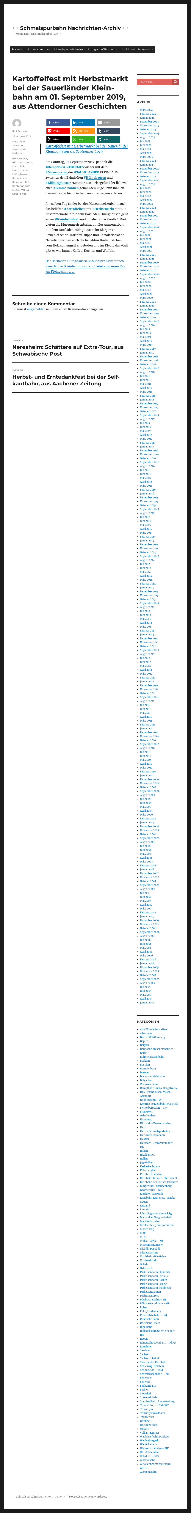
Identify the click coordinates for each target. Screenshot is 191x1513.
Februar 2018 (148, 395)
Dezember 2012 (149, 638)
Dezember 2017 (149, 403)
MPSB (143, 1237)
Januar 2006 (147, 963)
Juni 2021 (145, 239)
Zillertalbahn (148, 1460)
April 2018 (146, 387)
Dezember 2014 (149, 544)
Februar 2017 (148, 442)
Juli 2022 (145, 188)
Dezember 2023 (149, 121)
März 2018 (146, 391)
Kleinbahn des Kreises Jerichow (159, 1182)
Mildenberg (147, 1229)
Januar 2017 (147, 446)
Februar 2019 (148, 348)
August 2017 (147, 419)
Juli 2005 (145, 987)
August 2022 (147, 184)
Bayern (144, 1041)
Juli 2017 (145, 423)
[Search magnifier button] (175, 82)
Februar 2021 (148, 254)
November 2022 (149, 172)
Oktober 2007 (148, 881)
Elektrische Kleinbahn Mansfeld (159, 1103)
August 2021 (147, 231)
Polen (143, 1307)
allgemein (146, 1033)
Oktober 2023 (148, 129)
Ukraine (145, 1421)
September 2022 (149, 180)
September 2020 (149, 274)
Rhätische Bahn (149, 1319)
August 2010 (147, 748)
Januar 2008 (147, 869)
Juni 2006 (146, 943)
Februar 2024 (148, 113)
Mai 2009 (145, 806)
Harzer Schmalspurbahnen (156, 1131)
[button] (58, 122)
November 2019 (149, 313)
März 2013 (146, 626)
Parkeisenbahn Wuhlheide (155, 1287)
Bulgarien (146, 1080)
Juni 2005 (145, 990)
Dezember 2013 (149, 591)
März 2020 (146, 297)
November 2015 (149, 501)
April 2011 (146, 716)
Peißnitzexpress (149, 1295)
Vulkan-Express (149, 1432)
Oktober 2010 (148, 740)
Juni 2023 (145, 145)
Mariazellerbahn (150, 1221)
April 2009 (146, 810)
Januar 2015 (147, 540)
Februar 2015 (148, 536)
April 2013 (146, 622)
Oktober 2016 (148, 458)
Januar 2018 (147, 399)
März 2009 (146, 814)
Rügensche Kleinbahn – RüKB (158, 1342)
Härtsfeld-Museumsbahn (155, 1123)
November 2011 (149, 689)
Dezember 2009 (149, 779)
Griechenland (148, 1115)
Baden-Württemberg (152, 1037)
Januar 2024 (147, 117)
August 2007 (147, 889)
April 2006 (146, 951)
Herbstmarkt (104, 209)
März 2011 (146, 720)
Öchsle (144, 1264)
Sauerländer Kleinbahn (153, 1362)
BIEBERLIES (74, 167)
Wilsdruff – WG (149, 1456)
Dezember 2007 (149, 873)
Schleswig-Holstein (152, 1366)
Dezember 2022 (149, 168)
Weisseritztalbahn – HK (154, 1448)
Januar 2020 (147, 305)
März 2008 (146, 861)
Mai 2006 (145, 947)
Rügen (144, 1338)
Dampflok (55, 167)
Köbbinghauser (59, 183)
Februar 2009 (148, 818)
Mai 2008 (145, 853)
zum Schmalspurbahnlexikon (65, 49)
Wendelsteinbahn (150, 1452)
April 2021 (146, 247)
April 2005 (146, 998)
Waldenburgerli (149, 1440)
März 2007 (146, 908)
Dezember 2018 (149, 356)
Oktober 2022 (148, 176)
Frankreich (146, 1111)
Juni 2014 (145, 568)
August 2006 (147, 936)
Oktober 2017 (148, 411)
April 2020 (146, 294)
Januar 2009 (147, 822)
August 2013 (147, 607)
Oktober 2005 (148, 975)
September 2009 (150, 791)
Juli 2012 (145, 658)
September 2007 (149, 885)
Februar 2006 (148, 959)
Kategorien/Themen (101, 49)
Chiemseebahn (149, 1084)
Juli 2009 (145, 799)
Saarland (145, 1350)
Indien (144, 1150)
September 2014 (149, 556)
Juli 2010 (145, 752)
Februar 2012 (148, 677)
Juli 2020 (145, 282)
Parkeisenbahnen (150, 1291)
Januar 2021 (147, 258)
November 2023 (149, 125)
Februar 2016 (148, 489)
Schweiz (145, 1381)
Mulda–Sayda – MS (152, 1240)
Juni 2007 (145, 896)
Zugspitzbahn (148, 1471)
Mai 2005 (145, 994)
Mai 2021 (145, 243)
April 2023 (146, 153)
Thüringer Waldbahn (152, 1413)
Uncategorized (148, 1424)
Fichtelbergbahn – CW (153, 1107)
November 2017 (149, 407)
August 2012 (147, 654)
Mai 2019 (145, 337)
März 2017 (146, 438)
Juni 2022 (145, 192)
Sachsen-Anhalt (150, 1358)
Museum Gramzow (151, 1244)
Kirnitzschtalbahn (151, 1174)
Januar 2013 (147, 634)
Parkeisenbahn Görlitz (153, 1280)
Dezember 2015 (149, 497)
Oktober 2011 (147, 693)
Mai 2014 (145, 572)
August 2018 (147, 372)
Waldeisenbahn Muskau (154, 1436)
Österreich (146, 1268)
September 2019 (149, 321)
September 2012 (149, 650)
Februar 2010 (148, 771)
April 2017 (146, 434)
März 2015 (146, 532)
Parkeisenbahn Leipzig (153, 1284)
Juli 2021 (145, 235)
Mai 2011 (145, 712)
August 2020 (147, 278)
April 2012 (146, 669)
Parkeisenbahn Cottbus (154, 1276)
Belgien (144, 1045)
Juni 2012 (145, 662)
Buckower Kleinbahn (152, 1076)
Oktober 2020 (148, 270)
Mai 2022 (145, 196)
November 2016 (149, 454)
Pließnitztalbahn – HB (153, 1299)
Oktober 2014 (148, 552)
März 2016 (146, 485)
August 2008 (147, 842)
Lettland (145, 1205)
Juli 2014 (145, 564)
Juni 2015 (145, 521)
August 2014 (147, 560)
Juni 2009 (146, 803)
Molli (143, 1233)
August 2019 (147, 325)
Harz (143, 1127)
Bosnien (145, 1064)
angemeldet (36, 309)
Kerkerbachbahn (150, 1166)
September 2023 (149, 133)
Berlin (143, 1053)
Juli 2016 (145, 470)
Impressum (35, 49)
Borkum (145, 1060)
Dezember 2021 (149, 215)
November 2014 (149, 548)
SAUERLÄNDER (87, 172)
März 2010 (146, 767)
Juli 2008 (145, 846)
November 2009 (149, 783)
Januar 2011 (147, 728)
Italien (144, 1158)
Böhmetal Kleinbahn (152, 1056)
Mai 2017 (145, 431)
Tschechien (147, 1417)
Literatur (145, 1209)
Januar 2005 (147, 1002)
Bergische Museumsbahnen (156, 1049)
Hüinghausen (96, 177)
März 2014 (146, 579)
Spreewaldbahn (149, 1397)
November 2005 (149, 971)
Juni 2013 (145, 615)
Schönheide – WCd (151, 1370)
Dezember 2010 (149, 732)
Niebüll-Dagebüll (150, 1248)
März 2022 (146, 203)
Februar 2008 (148, 865)
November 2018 (149, 360)
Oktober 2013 (148, 599)
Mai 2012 (145, 665)
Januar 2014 (147, 587)
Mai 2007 (145, 900)
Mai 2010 (145, 759)
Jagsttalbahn (147, 1162)
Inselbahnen (147, 1154)
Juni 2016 (145, 474)
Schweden (146, 1378)
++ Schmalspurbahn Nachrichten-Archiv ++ (70, 28)
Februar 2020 (148, 301)
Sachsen (145, 1354)
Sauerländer (19, 193)
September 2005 (149, 979)
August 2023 (147, 137)
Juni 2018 (145, 380)
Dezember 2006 (149, 920)
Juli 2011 (145, 705)
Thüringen (146, 1409)
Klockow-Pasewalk (151, 1193)
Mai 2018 (145, 384)
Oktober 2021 (148, 223)
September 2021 (149, 227)
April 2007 (146, 904)
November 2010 (149, 736)
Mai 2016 (145, 478)
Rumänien (146, 1346)
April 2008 (146, 857)
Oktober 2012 (148, 646)
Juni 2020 (145, 286)
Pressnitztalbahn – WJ (153, 1315)
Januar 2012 (147, 681)
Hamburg (145, 1119)
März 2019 (146, 344)
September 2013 (149, 603)
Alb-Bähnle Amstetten (153, 1029)
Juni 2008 (145, 849)
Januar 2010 (147, 775)
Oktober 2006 (148, 928)
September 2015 (149, 509)
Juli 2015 (145, 517)
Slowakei (145, 1393)
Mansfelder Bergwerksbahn (156, 1217)
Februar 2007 (148, 912)
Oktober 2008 (148, 834)
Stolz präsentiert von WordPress (88, 1496)
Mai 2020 (145, 290)
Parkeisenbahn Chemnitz (155, 1272)
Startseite (18, 49)
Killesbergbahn (149, 1170)
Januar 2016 (147, 493)
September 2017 (149, 415)
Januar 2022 (147, 211)
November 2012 (149, 642)
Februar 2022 (148, 207)
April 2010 (146, 763)
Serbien (144, 1389)
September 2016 (149, 462)
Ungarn (144, 1428)
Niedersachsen (149, 1252)
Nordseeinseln (148, 1260)
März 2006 (146, 955)
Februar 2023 (148, 160)
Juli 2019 (145, 329)
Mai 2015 (145, 525)
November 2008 (149, 830)
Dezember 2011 (149, 685)
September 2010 (149, 744)
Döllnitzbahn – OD (151, 1100)
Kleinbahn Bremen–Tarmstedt (158, 1178)
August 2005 (147, 983)
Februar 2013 (147, 630)
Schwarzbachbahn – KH (154, 1374)
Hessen (144, 1139)
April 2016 (146, 481)
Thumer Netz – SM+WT (154, 1405)
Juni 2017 (145, 427)
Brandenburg (148, 1068)
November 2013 (149, 595)
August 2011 (147, 701)
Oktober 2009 (148, 787)
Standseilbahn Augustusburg (157, 1401)
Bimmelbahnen (67, 188)
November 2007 (149, 877)
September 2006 (150, 932)
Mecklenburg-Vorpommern (157, 1225)
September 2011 (149, 697)
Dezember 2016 (149, 450)
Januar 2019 (147, 352)
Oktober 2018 (148, 364)
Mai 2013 (145, 618)
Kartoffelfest (76, 209)
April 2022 (146, 200)
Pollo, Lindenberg (150, 1311)
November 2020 (149, 266)
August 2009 (147, 795)
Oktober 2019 (148, 317)
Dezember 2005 (149, 967)
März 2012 (146, 673)
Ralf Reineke (20, 131)
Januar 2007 (147, 916)
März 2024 (146, 109)
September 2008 (149, 838)
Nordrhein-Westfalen (153, 1256)
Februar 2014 (148, 583)
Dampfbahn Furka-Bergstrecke (159, 1088)
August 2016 (147, 466)
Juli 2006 (145, 940)
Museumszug (58, 172)
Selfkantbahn (148, 1385)
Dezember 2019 (149, 309)
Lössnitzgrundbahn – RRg (156, 1213)
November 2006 (149, 924)
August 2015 (147, 513)
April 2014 (146, 575)
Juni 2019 (145, 333)
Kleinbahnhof (67, 219)
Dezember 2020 (149, 262)
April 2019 (146, 340)
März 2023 (146, 156)
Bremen (145, 1072)
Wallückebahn (148, 1444)
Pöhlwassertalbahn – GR (155, 1303)
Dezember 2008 (149, 826)
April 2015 (146, 528)
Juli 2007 (145, 893)
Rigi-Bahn (146, 1327)
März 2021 (146, 250)
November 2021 (149, 219)
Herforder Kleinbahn (152, 1135)
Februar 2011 (147, 724)
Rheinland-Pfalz (150, 1323)
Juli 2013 (145, 611)
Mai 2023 (145, 149)
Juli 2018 (145, 376)
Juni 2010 (145, 756)
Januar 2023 (147, 164)
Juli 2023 (145, 141)
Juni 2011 (145, 709)
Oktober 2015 (148, 505)
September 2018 (149, 368)
